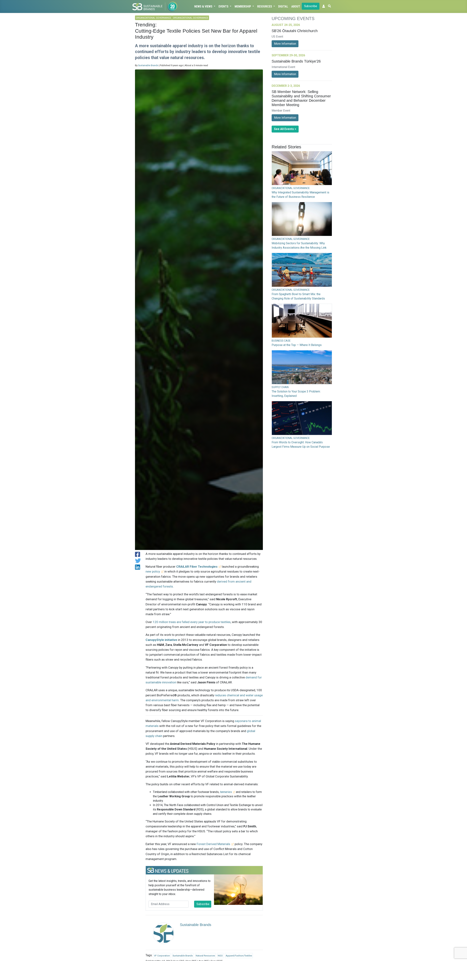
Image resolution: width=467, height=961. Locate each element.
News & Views (203, 6)
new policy (153, 571)
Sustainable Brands (148, 65)
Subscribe (310, 6)
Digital (283, 6)
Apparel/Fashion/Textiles (239, 955)
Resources (265, 6)
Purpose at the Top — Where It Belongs (297, 345)
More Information (285, 43)
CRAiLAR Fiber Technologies (196, 566)
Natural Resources (205, 955)
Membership (243, 6)
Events (224, 6)
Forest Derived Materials (213, 844)
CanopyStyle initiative (161, 640)
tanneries (226, 792)
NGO (220, 955)
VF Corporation (162, 955)
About (295, 6)
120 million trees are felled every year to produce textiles (192, 622)
